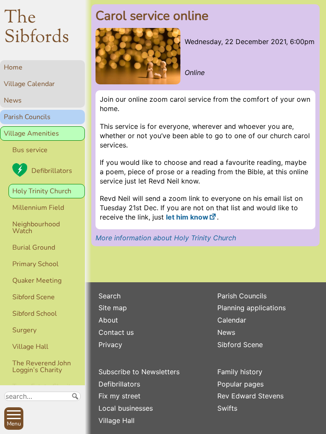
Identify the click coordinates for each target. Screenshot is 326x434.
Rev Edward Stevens (250, 396)
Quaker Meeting (37, 280)
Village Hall (30, 346)
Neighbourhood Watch (36, 228)
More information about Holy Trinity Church (166, 238)
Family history (239, 371)
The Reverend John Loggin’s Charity (41, 367)
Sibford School (34, 313)
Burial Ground (33, 247)
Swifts (227, 408)
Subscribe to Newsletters (139, 371)
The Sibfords (36, 28)
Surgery (24, 330)
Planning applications (251, 307)
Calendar (231, 320)
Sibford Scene (33, 297)
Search (109, 296)
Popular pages (240, 384)
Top (74, 424)
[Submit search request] (75, 396)
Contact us (116, 332)
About (108, 320)
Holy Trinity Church (41, 191)
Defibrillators (51, 170)
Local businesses (125, 408)
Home (13, 67)
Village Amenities (31, 133)
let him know (187, 217)
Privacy (110, 344)
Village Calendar (29, 84)
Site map (112, 307)
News (13, 100)
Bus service (30, 150)
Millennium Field (38, 207)
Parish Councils (27, 117)
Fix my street (119, 396)
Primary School (35, 264)
